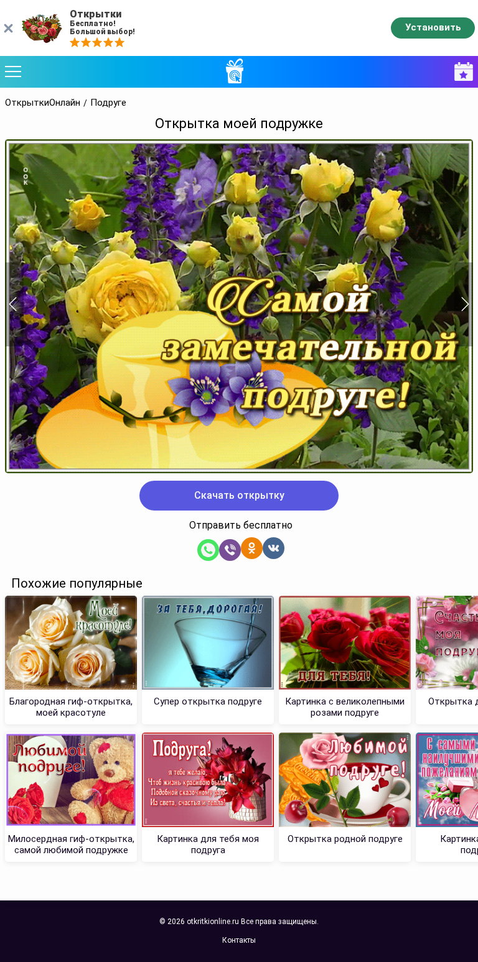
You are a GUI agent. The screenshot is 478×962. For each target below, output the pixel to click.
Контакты (239, 940)
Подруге (108, 103)
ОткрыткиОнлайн (42, 103)
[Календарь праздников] (460, 71)
